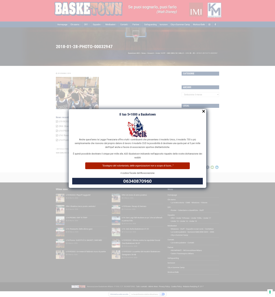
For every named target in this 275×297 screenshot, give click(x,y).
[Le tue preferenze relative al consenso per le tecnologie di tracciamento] (270, 292)
